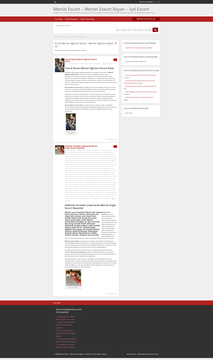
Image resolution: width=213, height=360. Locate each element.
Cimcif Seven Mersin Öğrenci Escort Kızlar (81, 60)
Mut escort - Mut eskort (110, 194)
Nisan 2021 (128, 113)
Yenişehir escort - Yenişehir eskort (92, 198)
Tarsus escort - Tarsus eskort (105, 196)
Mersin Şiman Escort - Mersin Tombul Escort (100, 182)
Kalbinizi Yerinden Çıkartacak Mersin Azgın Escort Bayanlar (81, 147)
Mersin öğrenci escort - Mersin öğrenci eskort (80, 63)
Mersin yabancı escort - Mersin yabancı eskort (81, 192)
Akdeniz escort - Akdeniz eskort (76, 150)
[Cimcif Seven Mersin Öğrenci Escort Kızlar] (59, 72)
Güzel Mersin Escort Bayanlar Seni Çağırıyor (139, 48)
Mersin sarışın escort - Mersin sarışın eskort (102, 180)
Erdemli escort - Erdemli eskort (73, 154)
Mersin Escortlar (146, 19)
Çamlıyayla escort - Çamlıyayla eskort (102, 152)
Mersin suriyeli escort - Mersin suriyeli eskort (98, 184)
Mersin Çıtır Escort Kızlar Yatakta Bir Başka (138, 97)
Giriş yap (156, 2)
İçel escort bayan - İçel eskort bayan (100, 156)
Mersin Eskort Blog (87, 19)
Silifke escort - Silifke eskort (88, 196)
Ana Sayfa (58, 19)
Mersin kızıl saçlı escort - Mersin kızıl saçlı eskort (85, 174)
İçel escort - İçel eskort (84, 156)
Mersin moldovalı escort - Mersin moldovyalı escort (85, 176)
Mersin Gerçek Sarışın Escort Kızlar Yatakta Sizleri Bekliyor (65, 333)
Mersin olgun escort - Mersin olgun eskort (84, 178)
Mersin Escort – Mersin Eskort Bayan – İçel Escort (101, 9)
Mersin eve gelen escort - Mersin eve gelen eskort (91, 166)
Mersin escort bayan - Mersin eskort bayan (93, 164)
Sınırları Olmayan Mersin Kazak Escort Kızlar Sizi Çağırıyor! (65, 325)
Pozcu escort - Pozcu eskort (72, 196)
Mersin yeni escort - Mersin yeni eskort (105, 192)
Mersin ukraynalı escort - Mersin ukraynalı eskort (97, 186)
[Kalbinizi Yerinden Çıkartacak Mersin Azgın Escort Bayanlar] (59, 154)
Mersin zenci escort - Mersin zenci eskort (76, 194)
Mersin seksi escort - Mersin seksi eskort (76, 182)
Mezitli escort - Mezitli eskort (95, 194)
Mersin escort (106, 212)
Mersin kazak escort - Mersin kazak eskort (86, 172)
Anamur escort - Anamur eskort (93, 150)
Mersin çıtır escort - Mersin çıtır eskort (103, 162)
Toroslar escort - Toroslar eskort (73, 198)
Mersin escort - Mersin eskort (73, 164)
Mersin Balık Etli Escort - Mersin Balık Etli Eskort (100, 158)
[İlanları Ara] (155, 30)
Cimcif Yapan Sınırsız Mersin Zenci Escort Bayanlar (140, 75)
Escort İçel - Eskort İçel (88, 154)
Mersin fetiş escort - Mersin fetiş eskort (92, 168)
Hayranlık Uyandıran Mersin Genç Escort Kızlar (139, 86)
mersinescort (97, 63)
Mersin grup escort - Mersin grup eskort (87, 170)
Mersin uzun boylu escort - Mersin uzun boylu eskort (83, 190)
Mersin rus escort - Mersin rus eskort (79, 180)
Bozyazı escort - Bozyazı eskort (83, 152)
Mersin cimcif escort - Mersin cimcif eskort (80, 162)
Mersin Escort (131, 354)
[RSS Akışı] (55, 2)
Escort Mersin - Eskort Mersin (104, 154)
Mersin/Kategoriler (71, 19)
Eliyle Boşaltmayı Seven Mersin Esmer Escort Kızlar (140, 92)
